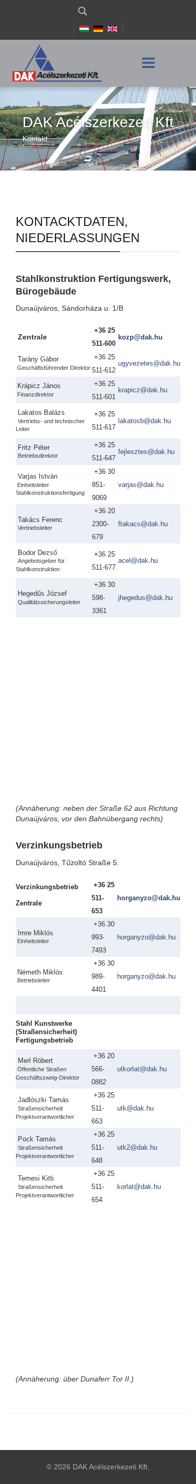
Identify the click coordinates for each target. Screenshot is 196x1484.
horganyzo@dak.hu (148, 898)
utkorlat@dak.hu (142, 1069)
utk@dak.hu (135, 1108)
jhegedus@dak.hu (145, 598)
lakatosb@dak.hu (144, 421)
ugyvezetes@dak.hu (149, 363)
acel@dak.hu (138, 560)
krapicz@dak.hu (142, 390)
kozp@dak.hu (140, 337)
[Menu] (148, 63)
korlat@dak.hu (139, 1187)
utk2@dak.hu (137, 1147)
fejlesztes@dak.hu (146, 452)
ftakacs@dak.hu (143, 524)
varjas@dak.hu (141, 485)
